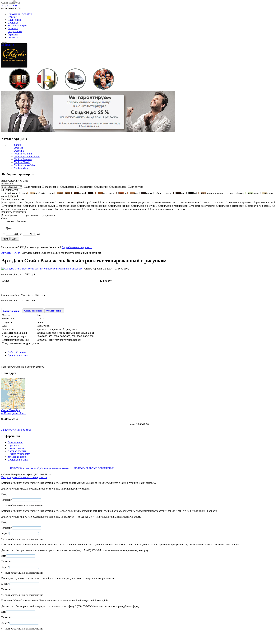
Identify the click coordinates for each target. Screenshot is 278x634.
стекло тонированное (113, 202)
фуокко (240, 193)
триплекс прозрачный (239, 202)
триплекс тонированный (93, 205)
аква (24, 193)
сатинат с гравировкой (68, 209)
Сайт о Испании (17, 352)
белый (14, 196)
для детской (69, 186)
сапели (123, 193)
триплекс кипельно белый (40, 205)
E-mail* (5, 583)
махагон (180, 193)
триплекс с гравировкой (174, 205)
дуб (60, 193)
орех (67, 193)
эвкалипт (147, 193)
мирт (51, 193)
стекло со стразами (213, 202)
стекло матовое (45, 202)
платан (168, 193)
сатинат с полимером (259, 205)
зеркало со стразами (162, 209)
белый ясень (11, 193)
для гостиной (33, 186)
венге (91, 193)
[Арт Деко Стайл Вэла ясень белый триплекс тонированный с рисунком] (42, 268)
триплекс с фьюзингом (231, 205)
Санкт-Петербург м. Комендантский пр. (13, 412)
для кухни (102, 186)
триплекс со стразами (203, 205)
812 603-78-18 (9, 5)
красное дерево (106, 193)
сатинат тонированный (14, 209)
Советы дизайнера (33, 311)
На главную (7, 44)
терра (230, 193)
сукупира (79, 193)
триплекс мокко (67, 205)
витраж (181, 209)
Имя (3, 494)
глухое (29, 202)
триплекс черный (120, 205)
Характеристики (11, 311)
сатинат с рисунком (41, 209)
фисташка (253, 193)
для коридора (119, 186)
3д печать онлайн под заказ (16, 429)
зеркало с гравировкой (134, 209)
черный (193, 193)
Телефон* (6, 499)
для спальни (86, 186)
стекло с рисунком (138, 202)
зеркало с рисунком (108, 209)
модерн (22, 221)
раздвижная (48, 215)
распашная (32, 215)
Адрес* (5, 533)
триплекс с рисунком (145, 205)
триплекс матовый (265, 202)
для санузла (136, 186)
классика (9, 221)
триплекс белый (13, 205)
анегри (134, 193)
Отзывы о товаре (54, 311)
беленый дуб (38, 193)
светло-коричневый (212, 193)
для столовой (52, 186)
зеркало (89, 209)
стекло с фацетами (189, 202)
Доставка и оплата (18, 355)
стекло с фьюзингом (164, 202)
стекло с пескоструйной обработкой (77, 202)
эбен (158, 193)
